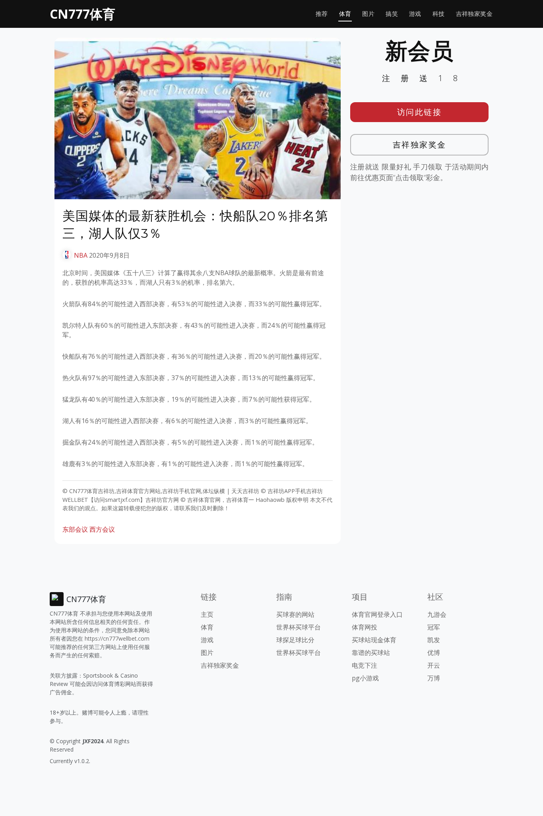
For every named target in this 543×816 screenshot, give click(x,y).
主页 (207, 614)
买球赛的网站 (295, 614)
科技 (438, 13)
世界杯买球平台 (298, 627)
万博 (433, 678)
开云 (433, 665)
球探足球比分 (295, 639)
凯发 (433, 639)
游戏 (415, 13)
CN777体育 (82, 13)
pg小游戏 (365, 678)
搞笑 (392, 13)
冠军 (433, 627)
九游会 (436, 614)
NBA (80, 255)
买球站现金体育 (374, 639)
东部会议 (75, 529)
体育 (345, 13)
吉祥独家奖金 (474, 13)
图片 (368, 13)
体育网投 (364, 627)
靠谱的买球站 (371, 652)
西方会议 (102, 529)
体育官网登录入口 (377, 614)
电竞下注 (364, 665)
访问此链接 (419, 112)
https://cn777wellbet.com (117, 638)
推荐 (322, 13)
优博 (433, 652)
